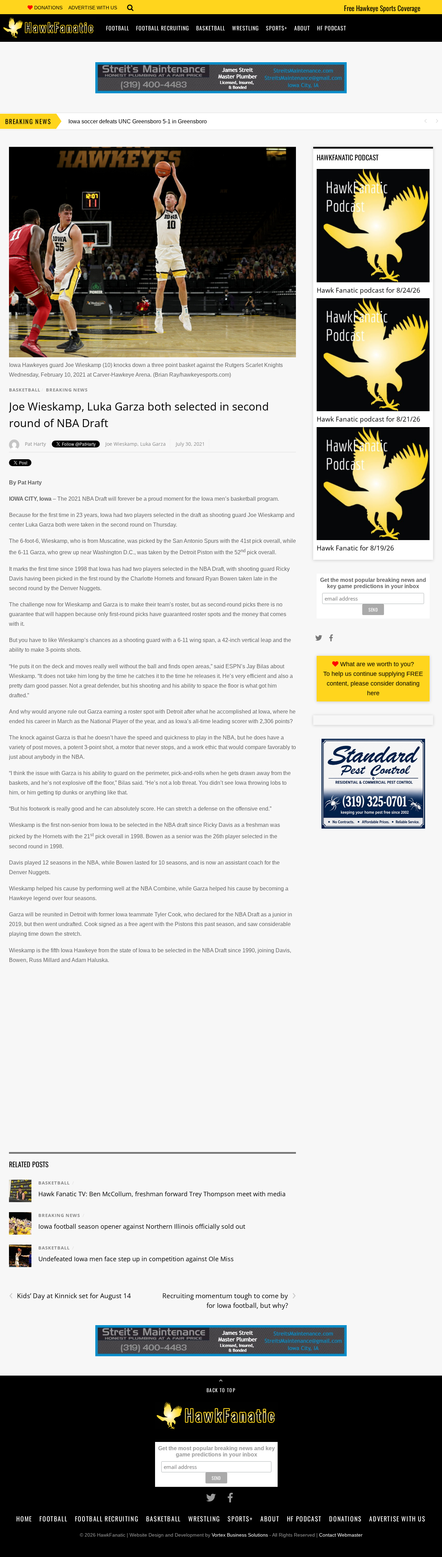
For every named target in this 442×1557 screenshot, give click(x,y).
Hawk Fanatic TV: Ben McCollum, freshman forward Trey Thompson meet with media (162, 1194)
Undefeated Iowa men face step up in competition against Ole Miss (136, 1259)
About (302, 28)
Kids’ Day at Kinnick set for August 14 (70, 1296)
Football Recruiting (162, 28)
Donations (48, 7)
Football (117, 28)
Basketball (210, 28)
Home (24, 1518)
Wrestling (245, 28)
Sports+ (276, 28)
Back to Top (221, 1390)
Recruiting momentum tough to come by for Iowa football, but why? (229, 1300)
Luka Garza (153, 444)
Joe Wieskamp (121, 444)
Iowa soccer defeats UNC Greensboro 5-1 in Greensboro (137, 121)
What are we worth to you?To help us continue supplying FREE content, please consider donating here (373, 679)
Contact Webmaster (341, 1535)
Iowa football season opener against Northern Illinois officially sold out (141, 1226)
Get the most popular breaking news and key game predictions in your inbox (373, 583)
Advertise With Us (92, 7)
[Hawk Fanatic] (48, 33)
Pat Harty (35, 444)
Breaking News (67, 390)
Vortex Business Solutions (240, 1535)
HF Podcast (331, 28)
